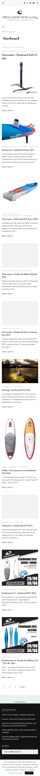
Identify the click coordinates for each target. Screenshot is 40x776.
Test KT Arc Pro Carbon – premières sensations (18, 715)
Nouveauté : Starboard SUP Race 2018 (19, 218)
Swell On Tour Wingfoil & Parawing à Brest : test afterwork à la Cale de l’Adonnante (19, 724)
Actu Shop (23, 51)
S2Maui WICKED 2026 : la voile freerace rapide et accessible (19, 731)
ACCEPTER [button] (29, 773)
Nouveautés (33, 51)
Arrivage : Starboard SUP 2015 (16, 389)
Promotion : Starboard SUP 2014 (17, 525)
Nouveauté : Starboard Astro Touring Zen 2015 (19, 333)
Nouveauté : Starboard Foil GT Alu (20, 56)
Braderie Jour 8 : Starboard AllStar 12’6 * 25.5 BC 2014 (20, 662)
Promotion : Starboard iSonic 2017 (18, 149)
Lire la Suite (7, 111)
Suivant (22, 687)
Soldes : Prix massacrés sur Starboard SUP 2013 (19, 472)
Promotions (33, 146)
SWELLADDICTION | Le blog (20, 17)
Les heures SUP (16, 215)
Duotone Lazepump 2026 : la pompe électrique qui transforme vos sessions (19, 738)
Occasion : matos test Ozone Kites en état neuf (18, 719)
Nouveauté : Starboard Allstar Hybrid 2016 (19, 275)
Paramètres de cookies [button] (15, 773)
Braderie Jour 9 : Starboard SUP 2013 (19, 593)
